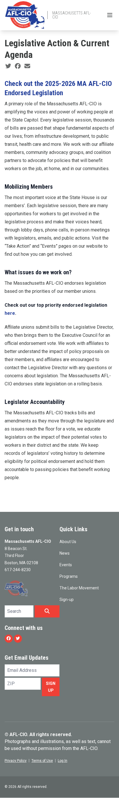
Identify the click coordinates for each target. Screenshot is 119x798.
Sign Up (50, 687)
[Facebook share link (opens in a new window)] (17, 66)
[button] (47, 611)
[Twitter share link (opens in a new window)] (8, 66)
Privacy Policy (16, 761)
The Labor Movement (79, 588)
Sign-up (67, 599)
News (65, 553)
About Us (68, 541)
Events (66, 564)
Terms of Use (42, 761)
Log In (62, 761)
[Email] (27, 66)
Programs (69, 576)
